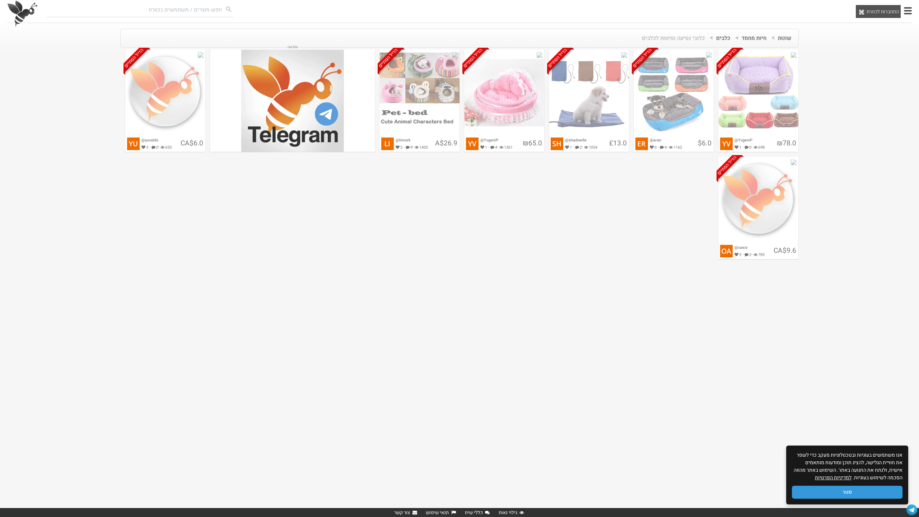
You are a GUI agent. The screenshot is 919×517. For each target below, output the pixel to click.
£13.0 (618, 143)
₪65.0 (532, 143)
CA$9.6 (785, 251)
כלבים (723, 38)
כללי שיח (474, 512)
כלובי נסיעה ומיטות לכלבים (673, 38)
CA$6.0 (192, 143)
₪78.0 (786, 143)
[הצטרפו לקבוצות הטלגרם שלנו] (911, 509)
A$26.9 (446, 143)
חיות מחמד (754, 38)
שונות (784, 38)
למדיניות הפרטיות (833, 477)
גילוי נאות (508, 512)
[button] (908, 10)
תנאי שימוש (437, 512)
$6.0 (705, 143)
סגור (847, 492)
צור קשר (402, 512)
